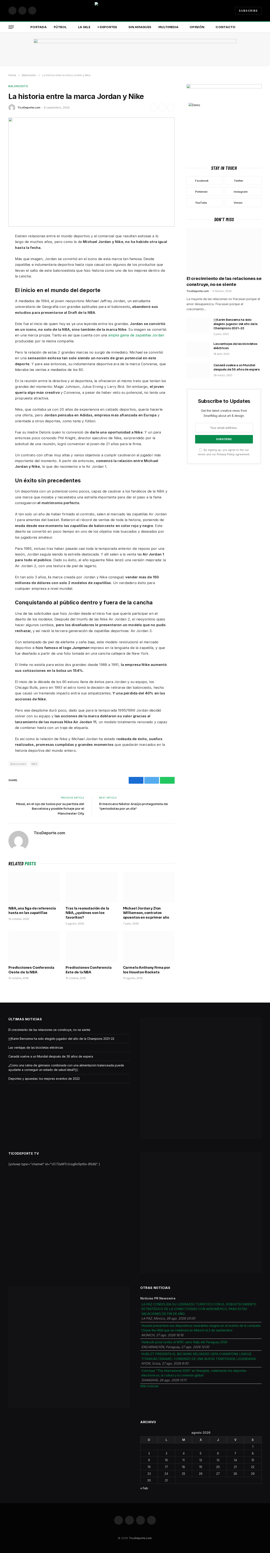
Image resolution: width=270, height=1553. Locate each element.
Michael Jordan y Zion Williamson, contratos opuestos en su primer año (146, 913)
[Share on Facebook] (153, 107)
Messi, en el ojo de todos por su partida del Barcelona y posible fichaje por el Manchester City (50, 808)
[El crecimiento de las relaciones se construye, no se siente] (224, 250)
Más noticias (149, 1386)
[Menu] (11, 27)
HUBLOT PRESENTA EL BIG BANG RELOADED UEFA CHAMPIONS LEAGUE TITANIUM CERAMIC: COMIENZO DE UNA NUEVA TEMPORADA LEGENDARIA (198, 1356)
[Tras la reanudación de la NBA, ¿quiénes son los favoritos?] (91, 887)
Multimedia (168, 27)
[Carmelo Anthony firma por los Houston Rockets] (149, 946)
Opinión (197, 27)
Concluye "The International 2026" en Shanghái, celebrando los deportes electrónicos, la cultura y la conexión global (193, 1373)
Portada (38, 27)
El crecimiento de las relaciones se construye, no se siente (224, 281)
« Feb (144, 1488)
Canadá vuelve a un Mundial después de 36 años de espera (236, 367)
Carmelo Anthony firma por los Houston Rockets (146, 969)
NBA (34, 764)
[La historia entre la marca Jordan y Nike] (91, 172)
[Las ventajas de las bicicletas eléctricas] (198, 349)
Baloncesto (18, 86)
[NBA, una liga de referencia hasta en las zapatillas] (34, 887)
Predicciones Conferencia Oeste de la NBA (31, 969)
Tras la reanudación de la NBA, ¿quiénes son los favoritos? (87, 913)
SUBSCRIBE (248, 10)
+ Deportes (107, 27)
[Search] (261, 27)
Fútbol (60, 27)
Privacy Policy (226, 454)
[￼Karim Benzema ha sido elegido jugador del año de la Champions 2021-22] (198, 325)
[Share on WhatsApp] (171, 107)
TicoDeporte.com (29, 107)
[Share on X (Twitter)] (162, 107)
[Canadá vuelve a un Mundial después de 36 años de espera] (198, 371)
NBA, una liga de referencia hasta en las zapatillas (32, 910)
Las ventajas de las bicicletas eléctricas (235, 346)
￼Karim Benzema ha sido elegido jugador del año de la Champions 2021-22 (235, 324)
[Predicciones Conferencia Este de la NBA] (91, 946)
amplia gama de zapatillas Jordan (136, 335)
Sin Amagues (139, 27)
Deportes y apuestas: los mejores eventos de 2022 (44, 1078)
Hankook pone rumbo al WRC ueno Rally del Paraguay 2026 (184, 1342)
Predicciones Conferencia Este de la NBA (88, 969)
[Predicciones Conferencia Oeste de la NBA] (34, 946)
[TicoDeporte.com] (135, 10)
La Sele (84, 27)
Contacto (225, 27)
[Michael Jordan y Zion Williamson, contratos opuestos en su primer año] (149, 887)
